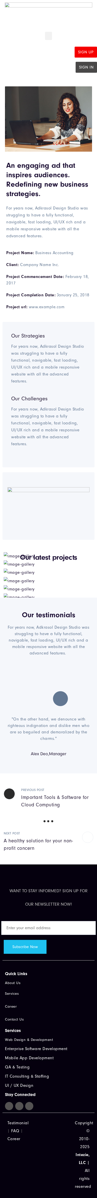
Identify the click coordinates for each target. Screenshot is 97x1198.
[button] (48, 36)
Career (13, 1138)
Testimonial (18, 1123)
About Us (12, 983)
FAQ (15, 1131)
